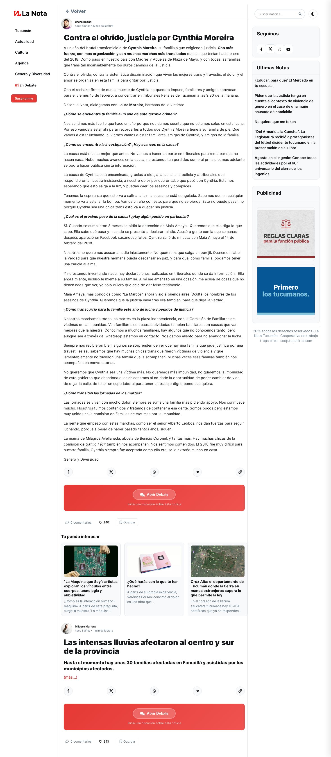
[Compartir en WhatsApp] (154, 472)
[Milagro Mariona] (68, 628)
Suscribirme (24, 98)
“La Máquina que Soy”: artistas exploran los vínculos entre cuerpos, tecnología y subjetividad (91, 588)
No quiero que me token (275, 121)
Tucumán (23, 30)
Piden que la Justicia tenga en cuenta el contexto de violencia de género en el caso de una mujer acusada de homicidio (284, 103)
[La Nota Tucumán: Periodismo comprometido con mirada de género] (30, 13)
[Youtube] (288, 49)
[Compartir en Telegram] (197, 472)
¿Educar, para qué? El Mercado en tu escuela (284, 83)
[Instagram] (279, 49)
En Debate (27, 85)
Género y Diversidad (32, 74)
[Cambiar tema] (312, 13)
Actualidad (24, 41)
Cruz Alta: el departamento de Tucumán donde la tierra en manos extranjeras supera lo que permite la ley (217, 588)
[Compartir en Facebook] (68, 472)
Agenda (22, 63)
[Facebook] (261, 49)
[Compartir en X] (111, 472)
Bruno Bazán (83, 21)
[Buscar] (300, 14)
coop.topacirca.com (296, 341)
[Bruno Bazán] (68, 24)
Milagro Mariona (85, 626)
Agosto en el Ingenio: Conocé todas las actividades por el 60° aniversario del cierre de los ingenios (286, 165)
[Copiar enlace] (240, 472)
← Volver (76, 11)
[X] (270, 48)
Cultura (21, 52)
